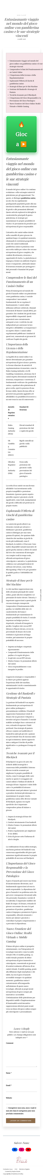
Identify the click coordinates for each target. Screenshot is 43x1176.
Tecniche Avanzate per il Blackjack (23, 95)
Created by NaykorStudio (12, 1171)
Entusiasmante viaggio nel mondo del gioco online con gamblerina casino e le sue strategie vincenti (26, 64)
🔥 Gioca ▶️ (21, 134)
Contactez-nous (8, 1169)
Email (8, 1085)
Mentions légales (24, 1169)
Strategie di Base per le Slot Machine (24, 87)
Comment (9, 1043)
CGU (16, 1169)
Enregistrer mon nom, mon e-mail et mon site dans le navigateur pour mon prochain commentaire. (21, 1111)
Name (8, 1073)
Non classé (21, 15)
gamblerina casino (28, 198)
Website (9, 1098)
